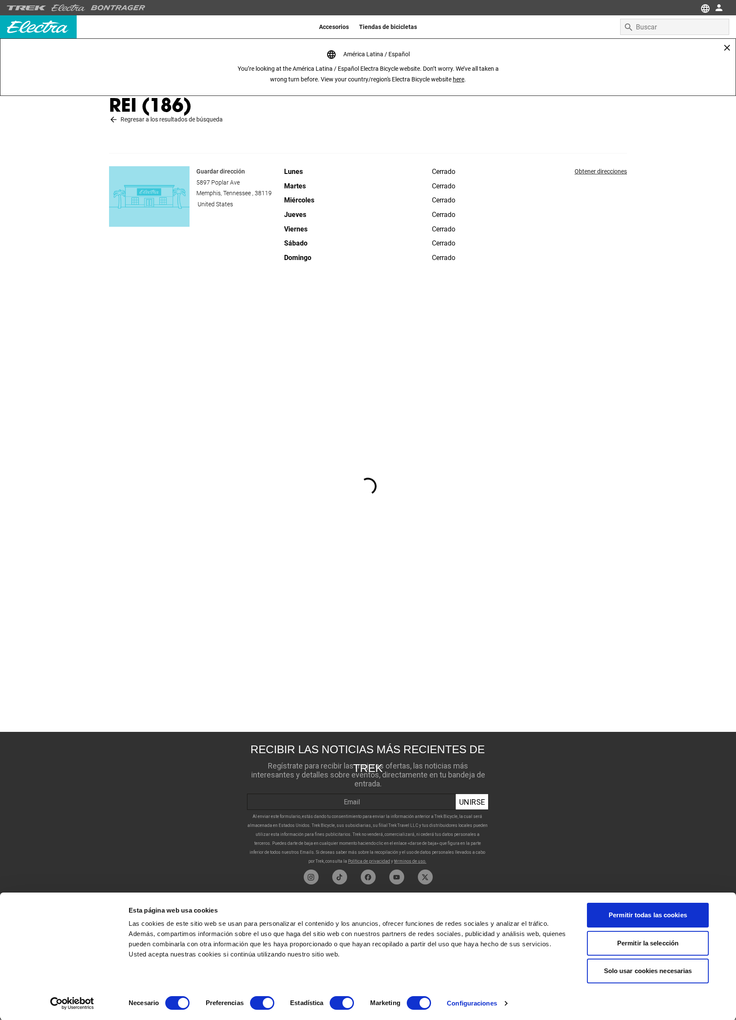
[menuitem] (334, 26)
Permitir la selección (647, 943)
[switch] (262, 1003)
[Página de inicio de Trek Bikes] (26, 8)
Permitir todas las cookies (648, 915)
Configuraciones (472, 1003)
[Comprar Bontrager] (118, 7)
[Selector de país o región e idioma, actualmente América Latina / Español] (704, 7)
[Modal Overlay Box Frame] (368, 801)
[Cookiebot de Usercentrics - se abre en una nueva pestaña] (72, 1003)
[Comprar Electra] (69, 7)
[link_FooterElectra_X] (425, 877)
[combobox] (674, 27)
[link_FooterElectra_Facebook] (368, 877)
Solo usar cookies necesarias (648, 970)
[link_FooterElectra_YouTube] (396, 877)
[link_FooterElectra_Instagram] (311, 877)
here (458, 79)
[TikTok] (339, 877)
